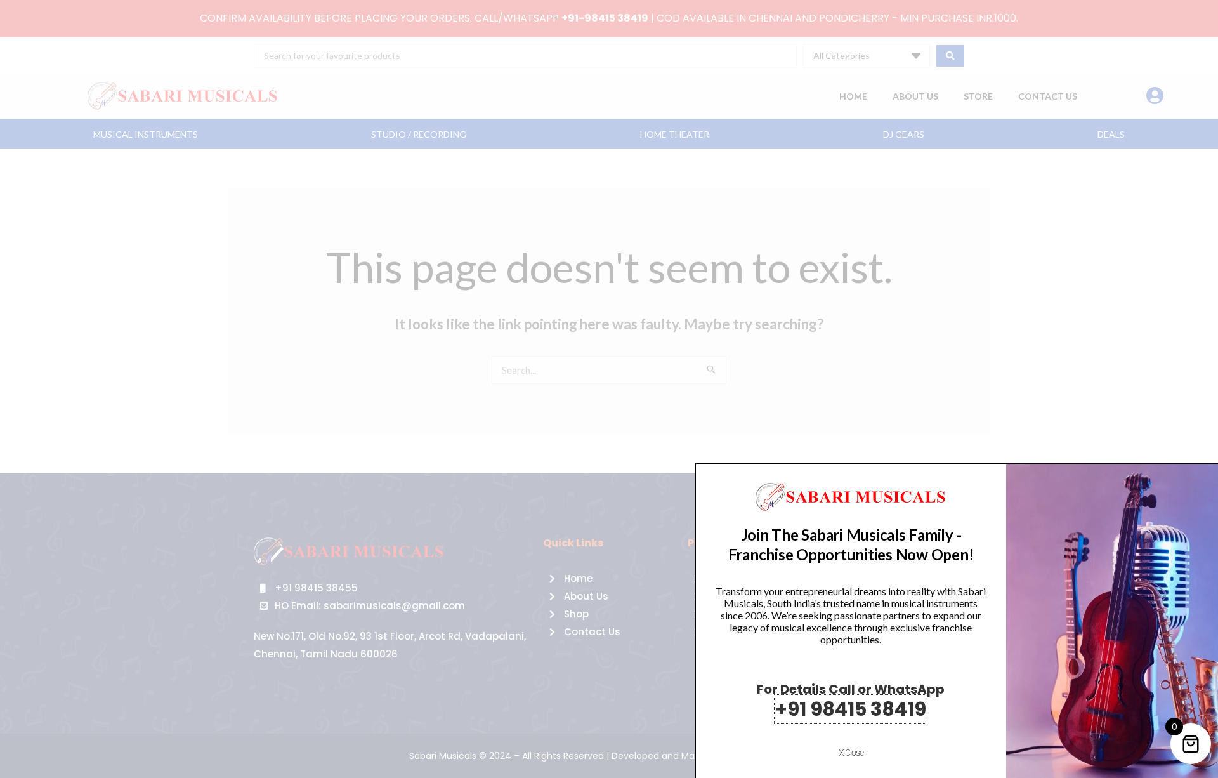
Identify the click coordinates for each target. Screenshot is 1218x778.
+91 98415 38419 (850, 709)
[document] (609, 389)
